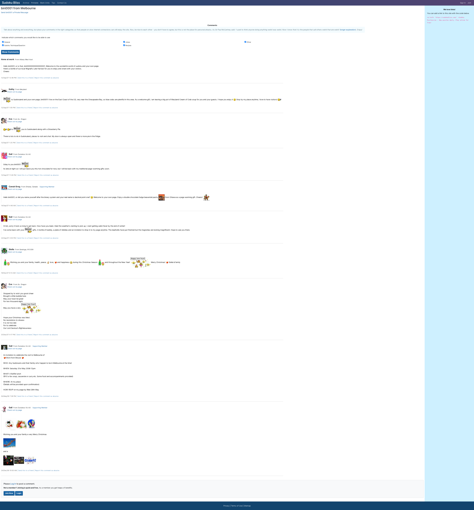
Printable (34, 3)
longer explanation (348, 30)
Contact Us (62, 3)
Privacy (226, 506)
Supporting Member (47, 187)
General (7, 42)
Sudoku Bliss (11, 2)
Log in (13, 483)
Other (249, 42)
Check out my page (14, 92)
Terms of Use (236, 506)
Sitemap (247, 506)
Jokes (128, 42)
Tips (53, 3)
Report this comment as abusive (47, 78)
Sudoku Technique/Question (14, 45)
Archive (26, 3)
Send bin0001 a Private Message (14, 12)
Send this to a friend (25, 78)
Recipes (128, 45)
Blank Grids (45, 3)
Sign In (463, 3)
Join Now (9, 493)
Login (19, 493)
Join (469, 3)
